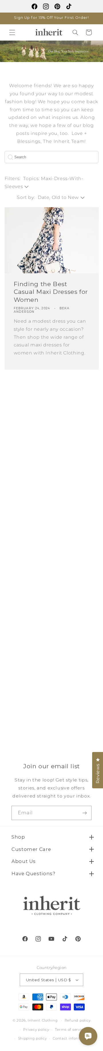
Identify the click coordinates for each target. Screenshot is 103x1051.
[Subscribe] (84, 813)
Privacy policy (36, 1030)
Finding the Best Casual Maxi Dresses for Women (50, 291)
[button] (12, 32)
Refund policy (78, 1020)
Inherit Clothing (43, 1020)
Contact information (72, 1038)
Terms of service (70, 1030)
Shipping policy (32, 1038)
